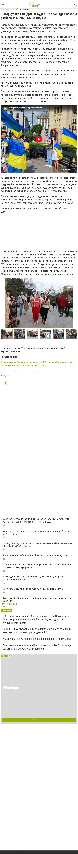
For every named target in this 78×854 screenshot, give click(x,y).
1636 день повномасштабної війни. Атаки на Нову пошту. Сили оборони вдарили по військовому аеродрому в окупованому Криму (36, 619)
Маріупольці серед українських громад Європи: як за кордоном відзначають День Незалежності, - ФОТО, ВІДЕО (35, 520)
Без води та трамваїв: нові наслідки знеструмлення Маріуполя (34, 555)
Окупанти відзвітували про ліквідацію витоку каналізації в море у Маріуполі (36, 599)
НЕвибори (10, 687)
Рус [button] (70, 4)
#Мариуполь (5, 376)
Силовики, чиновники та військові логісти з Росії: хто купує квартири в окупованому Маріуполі (36, 647)
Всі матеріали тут (39, 720)
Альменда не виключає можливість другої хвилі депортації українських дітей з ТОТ (33, 578)
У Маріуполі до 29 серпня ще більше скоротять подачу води (37, 638)
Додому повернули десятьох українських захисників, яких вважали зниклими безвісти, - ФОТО (37, 544)
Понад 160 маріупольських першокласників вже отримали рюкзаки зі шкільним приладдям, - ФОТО (36, 630)
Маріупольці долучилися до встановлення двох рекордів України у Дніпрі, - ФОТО (37, 532)
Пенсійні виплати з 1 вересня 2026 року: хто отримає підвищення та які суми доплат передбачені (38, 566)
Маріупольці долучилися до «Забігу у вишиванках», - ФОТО (32, 588)
